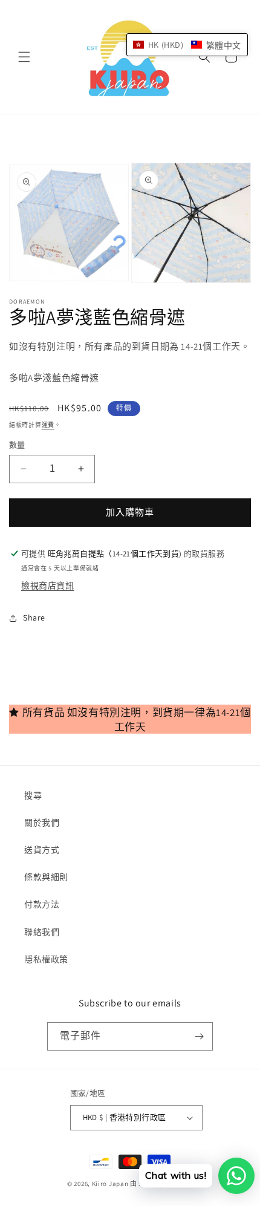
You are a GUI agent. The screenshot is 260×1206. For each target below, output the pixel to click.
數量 (17, 445)
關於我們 (41, 822)
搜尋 (33, 795)
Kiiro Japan (111, 1183)
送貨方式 (41, 849)
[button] (24, 57)
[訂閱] (199, 1036)
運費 (48, 425)
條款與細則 (46, 877)
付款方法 (41, 904)
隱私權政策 (46, 959)
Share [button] (34, 617)
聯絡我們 (41, 932)
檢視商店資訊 (47, 585)
